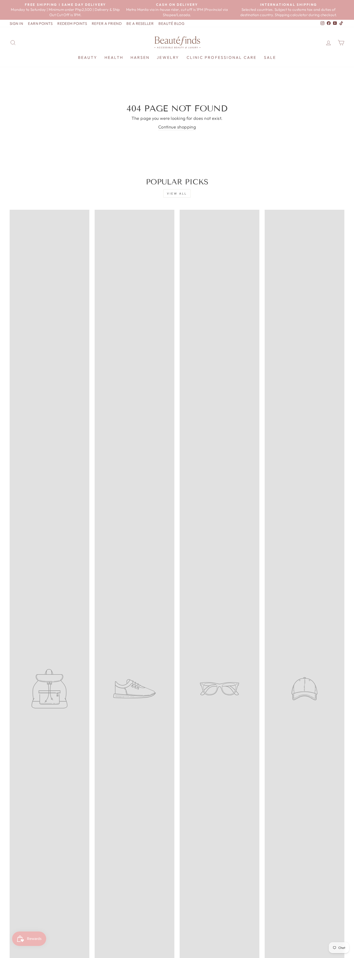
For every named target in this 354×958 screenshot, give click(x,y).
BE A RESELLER (140, 23)
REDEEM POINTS (72, 23)
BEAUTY (87, 57)
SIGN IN (16, 23)
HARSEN (140, 57)
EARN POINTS (40, 23)
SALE (270, 57)
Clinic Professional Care (222, 57)
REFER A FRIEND (107, 23)
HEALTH (114, 57)
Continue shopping (177, 127)
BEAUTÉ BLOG (171, 23)
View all (177, 193)
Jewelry (168, 57)
